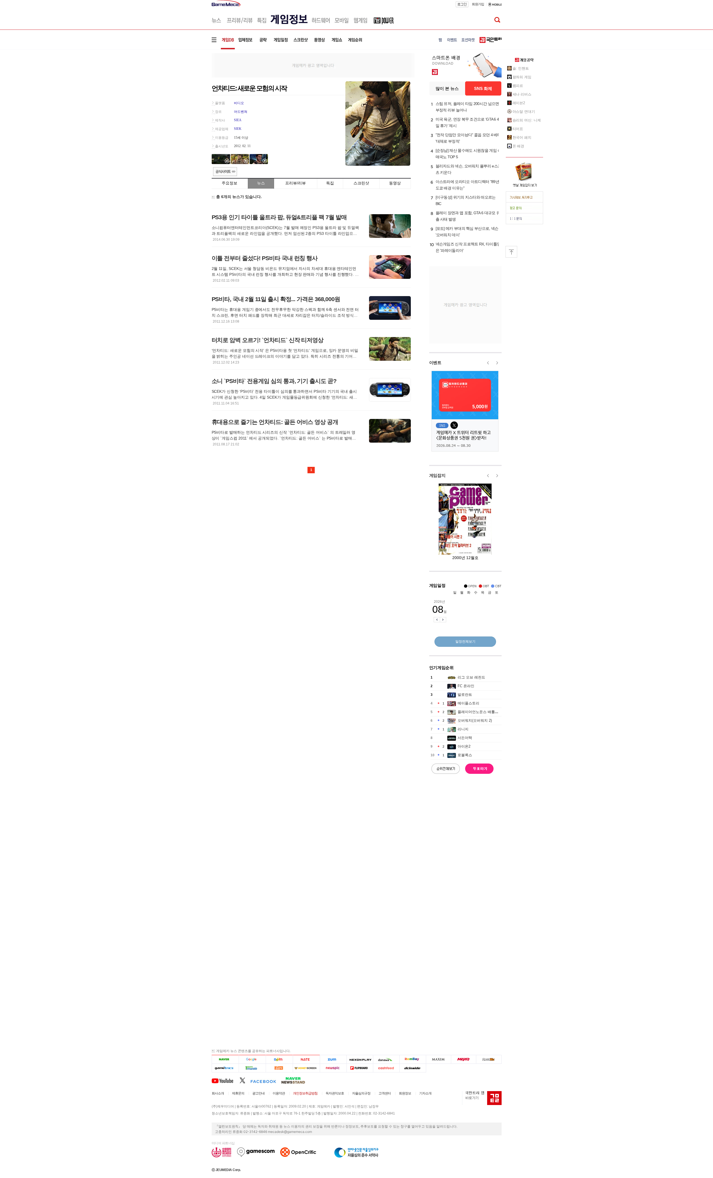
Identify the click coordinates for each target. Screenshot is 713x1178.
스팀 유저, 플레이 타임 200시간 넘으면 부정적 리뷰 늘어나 (467, 106)
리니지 (463, 729)
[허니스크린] (306, 1068)
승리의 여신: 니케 (526, 120)
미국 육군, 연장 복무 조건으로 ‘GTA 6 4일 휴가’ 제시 (467, 122)
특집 (330, 183)
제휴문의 (238, 1093)
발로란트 (465, 694)
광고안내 (258, 1093)
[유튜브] (226, 1080)
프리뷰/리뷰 (295, 183)
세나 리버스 (521, 94)
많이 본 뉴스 (447, 88)
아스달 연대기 (523, 111)
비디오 (239, 103)
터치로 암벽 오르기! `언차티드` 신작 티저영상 (268, 340)
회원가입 (478, 4)
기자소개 (425, 1093)
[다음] (279, 1059)
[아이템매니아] (252, 1068)
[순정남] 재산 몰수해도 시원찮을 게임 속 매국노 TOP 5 (468, 153)
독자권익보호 (335, 1093)
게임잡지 (437, 475)
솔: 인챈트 (520, 68)
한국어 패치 (521, 137)
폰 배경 (518, 146)
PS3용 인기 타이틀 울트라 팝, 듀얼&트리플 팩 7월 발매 (279, 217)
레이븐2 (518, 103)
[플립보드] (359, 1068)
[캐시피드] (386, 1068)
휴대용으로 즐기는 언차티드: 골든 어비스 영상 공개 (275, 422)
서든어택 (465, 738)
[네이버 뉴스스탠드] (296, 1080)
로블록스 (465, 755)
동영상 (395, 183)
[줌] (333, 1059)
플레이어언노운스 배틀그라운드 (483, 712)
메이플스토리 (468, 703)
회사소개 (218, 1093)
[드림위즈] (488, 1059)
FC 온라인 (466, 686)
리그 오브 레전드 (471, 677)
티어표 (517, 129)
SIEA (237, 120)
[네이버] (225, 1059)
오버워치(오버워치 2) (475, 720)
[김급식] (279, 1068)
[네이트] (306, 1059)
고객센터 (385, 1093)
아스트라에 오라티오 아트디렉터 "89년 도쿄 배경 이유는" (467, 184)
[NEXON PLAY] (359, 1059)
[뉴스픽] (333, 1068)
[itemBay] (413, 1059)
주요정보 (229, 183)
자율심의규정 (361, 1093)
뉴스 (261, 183)
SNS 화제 (483, 88)
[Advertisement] (188, 86)
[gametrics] (225, 1068)
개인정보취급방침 (305, 1093)
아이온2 (464, 746)
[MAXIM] (438, 1059)
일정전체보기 (465, 641)
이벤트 (435, 362)
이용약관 (279, 1093)
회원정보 (405, 1093)
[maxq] (463, 1059)
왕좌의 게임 (521, 77)
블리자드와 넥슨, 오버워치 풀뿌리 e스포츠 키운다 (469, 169)
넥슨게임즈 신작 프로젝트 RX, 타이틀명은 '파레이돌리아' (468, 247)
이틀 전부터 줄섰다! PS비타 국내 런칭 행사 (265, 258)
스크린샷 (361, 183)
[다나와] (386, 1059)
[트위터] (245, 1080)
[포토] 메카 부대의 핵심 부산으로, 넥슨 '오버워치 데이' (467, 231)
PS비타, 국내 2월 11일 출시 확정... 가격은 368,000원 (276, 299)
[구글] (252, 1059)
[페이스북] (265, 1080)
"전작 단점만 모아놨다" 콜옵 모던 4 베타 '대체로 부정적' (468, 138)
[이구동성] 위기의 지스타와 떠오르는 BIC (466, 200)
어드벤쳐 (240, 112)
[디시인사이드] (413, 1068)
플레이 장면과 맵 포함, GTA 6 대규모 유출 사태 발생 (468, 216)
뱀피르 (517, 86)
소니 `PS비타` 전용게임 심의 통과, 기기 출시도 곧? (274, 381)
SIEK (237, 129)
